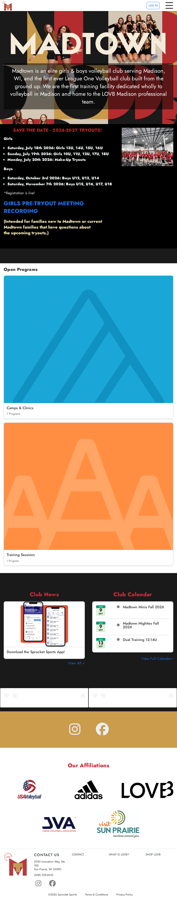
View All (75, 663)
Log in (153, 5)
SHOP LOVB (153, 855)
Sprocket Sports (67, 894)
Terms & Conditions (96, 894)
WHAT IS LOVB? (119, 855)
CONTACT (78, 855)
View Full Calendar (156, 658)
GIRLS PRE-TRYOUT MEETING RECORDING (44, 207)
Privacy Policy (124, 894)
